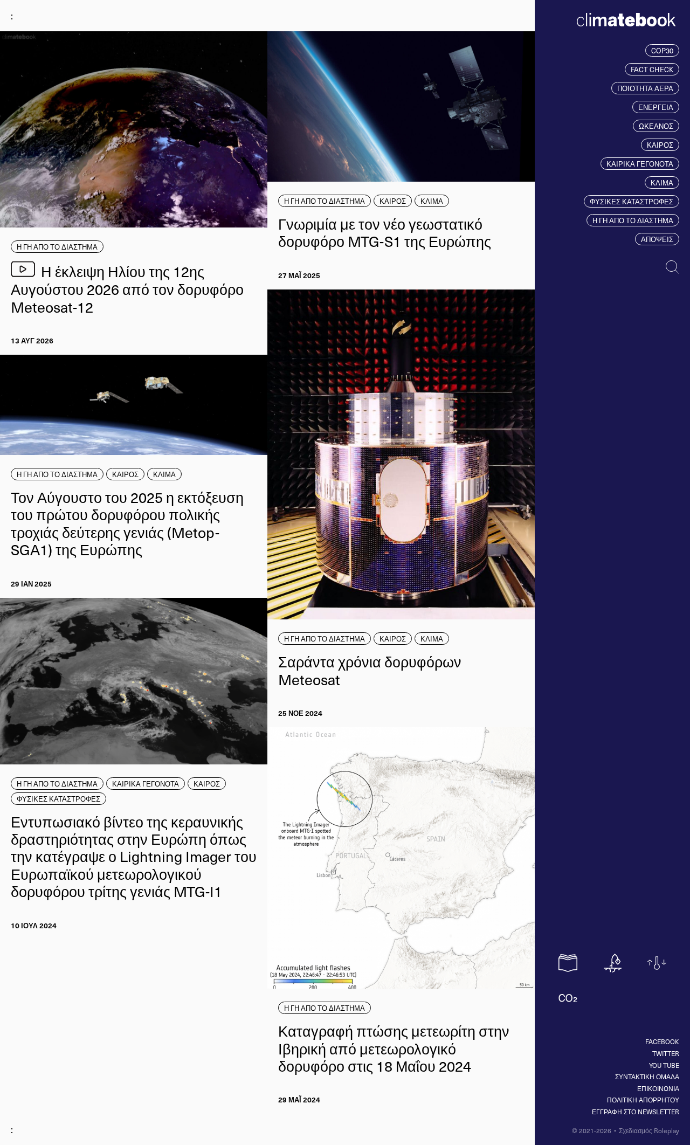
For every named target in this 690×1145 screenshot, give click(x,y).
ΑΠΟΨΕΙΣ (657, 239)
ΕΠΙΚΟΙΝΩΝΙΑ (658, 1088)
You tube (664, 1065)
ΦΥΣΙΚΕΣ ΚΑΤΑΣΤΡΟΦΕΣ (631, 201)
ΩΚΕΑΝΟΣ (656, 126)
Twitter (665, 1053)
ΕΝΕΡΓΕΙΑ (655, 107)
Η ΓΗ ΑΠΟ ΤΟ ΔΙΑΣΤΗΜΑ (632, 220)
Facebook (662, 1041)
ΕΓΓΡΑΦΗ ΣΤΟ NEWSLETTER (635, 1111)
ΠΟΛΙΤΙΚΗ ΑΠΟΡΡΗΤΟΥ (643, 1100)
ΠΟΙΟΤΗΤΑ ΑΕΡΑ (645, 88)
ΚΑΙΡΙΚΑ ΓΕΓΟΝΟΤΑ (639, 163)
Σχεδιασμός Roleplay (649, 1130)
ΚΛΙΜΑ (662, 182)
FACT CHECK (652, 69)
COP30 (662, 50)
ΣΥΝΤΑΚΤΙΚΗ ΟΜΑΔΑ (647, 1076)
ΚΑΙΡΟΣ (660, 145)
